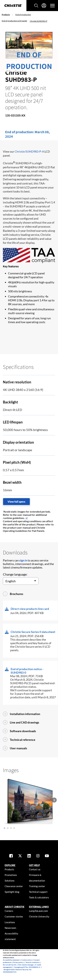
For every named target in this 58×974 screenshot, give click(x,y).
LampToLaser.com (38, 910)
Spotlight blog (12, 891)
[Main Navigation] (52, 5)
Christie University (39, 916)
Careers (9, 910)
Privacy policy (18, 962)
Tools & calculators (39, 897)
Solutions (10, 880)
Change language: (15, 574)
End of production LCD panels (14, 21)
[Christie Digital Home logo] (13, 6)
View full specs (16, 501)
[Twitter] (20, 856)
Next (54, 800)
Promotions (11, 875)
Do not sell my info (9, 965)
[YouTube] (47, 856)
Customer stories (14, 916)
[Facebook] (11, 856)
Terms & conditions (32, 962)
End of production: (20, 132)
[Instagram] (37, 856)
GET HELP (34, 865)
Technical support (38, 891)
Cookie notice (26, 960)
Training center (37, 886)
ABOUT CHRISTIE (14, 906)
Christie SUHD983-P (38, 21)
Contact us (34, 869)
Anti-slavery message (25, 965)
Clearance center (14, 886)
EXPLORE (10, 865)
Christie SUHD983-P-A (29, 151)
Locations (10, 922)
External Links (39, 906)
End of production (23, 14)
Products (6, 14)
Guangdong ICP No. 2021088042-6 (27, 967)
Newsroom (10, 927)
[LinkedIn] (29, 856)
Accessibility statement (11, 960)
